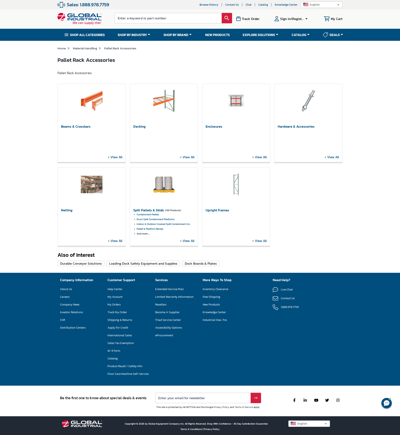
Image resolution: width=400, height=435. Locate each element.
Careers (65, 297)
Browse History (209, 5)
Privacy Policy (221, 407)
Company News (69, 304)
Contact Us (232, 5)
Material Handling (85, 48)
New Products (211, 304)
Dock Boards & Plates (201, 263)
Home (62, 48)
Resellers (160, 304)
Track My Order (117, 312)
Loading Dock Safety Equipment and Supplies (143, 263)
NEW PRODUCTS (217, 34)
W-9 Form (114, 351)
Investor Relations (71, 312)
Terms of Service (244, 407)
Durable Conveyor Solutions (81, 263)
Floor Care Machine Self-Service (128, 374)
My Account (115, 297)
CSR (62, 320)
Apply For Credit (118, 327)
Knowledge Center (286, 5)
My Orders (114, 304)
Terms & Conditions (191, 429)
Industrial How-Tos (215, 320)
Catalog (263, 5)
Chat (248, 5)
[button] (321, 5)
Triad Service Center (168, 320)
